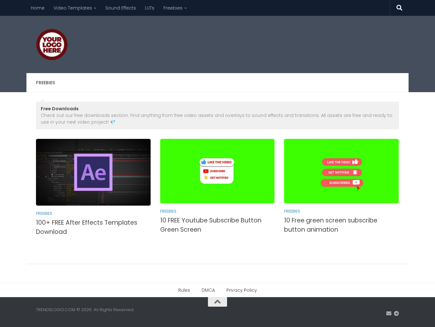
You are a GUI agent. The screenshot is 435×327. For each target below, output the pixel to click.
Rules (184, 290)
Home (38, 8)
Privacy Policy (241, 290)
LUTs (149, 8)
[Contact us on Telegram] (396, 313)
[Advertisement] (283, 39)
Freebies (172, 8)
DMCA (208, 290)
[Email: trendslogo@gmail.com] (388, 313)
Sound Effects (120, 8)
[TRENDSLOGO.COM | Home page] (52, 44)
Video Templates (72, 8)
